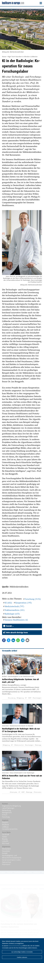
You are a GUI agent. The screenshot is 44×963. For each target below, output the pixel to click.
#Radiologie (38, 745)
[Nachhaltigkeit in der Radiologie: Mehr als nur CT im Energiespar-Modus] (22, 714)
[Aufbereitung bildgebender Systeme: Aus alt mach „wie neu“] (22, 664)
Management (7, 812)
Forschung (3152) (33, 599)
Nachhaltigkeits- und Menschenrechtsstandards (11, 856)
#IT (19, 792)
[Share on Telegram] (23, 640)
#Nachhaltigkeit (37, 698)
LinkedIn (5, 841)
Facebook (5, 834)
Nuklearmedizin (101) (15, 610)
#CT (26, 698)
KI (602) (8, 602)
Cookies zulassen (22, 957)
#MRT (29, 698)
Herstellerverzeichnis (9, 829)
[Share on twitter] (8, 640)
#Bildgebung (20, 698)
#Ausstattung (11, 698)
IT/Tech (4, 815)
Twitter (4, 837)
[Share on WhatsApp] (18, 640)
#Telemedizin (37, 792)
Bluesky (5, 839)
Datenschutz (6, 862)
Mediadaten (6, 849)
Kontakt (4, 853)
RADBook (5, 824)
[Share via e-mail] (27, 640)
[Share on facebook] (4, 640)
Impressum (6, 864)
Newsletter (6, 851)
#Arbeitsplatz (13, 792)
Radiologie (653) (12, 613)
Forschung (6, 817)
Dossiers (5, 822)
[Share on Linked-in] (13, 640)
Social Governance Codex (11, 860)
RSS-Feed (5, 843)
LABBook (5, 827)
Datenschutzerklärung (15, 946)
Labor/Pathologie (8, 808)
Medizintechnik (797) (14, 606)
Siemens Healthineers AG (16, 619)
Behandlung (6, 810)
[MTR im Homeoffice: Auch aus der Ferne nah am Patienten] (22, 761)
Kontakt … (9, 626)
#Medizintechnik (19, 745)
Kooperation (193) (23, 602)
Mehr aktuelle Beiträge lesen (16, 632)
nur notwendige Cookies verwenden (22, 952)
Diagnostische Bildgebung (11, 806)
